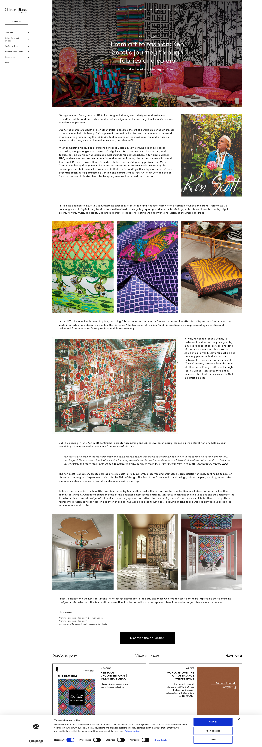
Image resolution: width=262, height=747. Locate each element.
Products (9, 32)
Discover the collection (147, 638)
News (7, 62)
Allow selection (213, 731)
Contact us (10, 57)
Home (115, 9)
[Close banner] (239, 719)
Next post (233, 656)
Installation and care (14, 51)
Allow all (213, 722)
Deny (213, 740)
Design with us (11, 46)
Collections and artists (12, 39)
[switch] (97, 740)
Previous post (64, 656)
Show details (160, 740)
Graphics (16, 21)
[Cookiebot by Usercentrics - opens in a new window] (36, 742)
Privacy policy (132, 731)
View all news (147, 656)
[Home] (16, 12)
